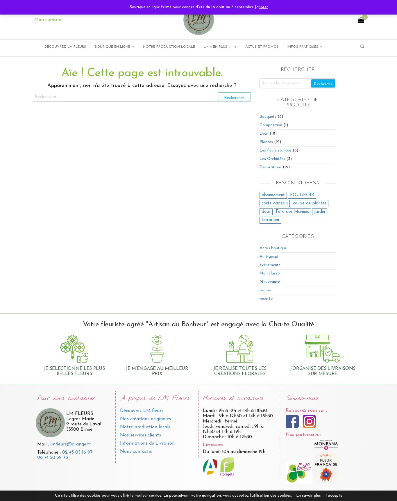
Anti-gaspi (269, 256)
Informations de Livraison (147, 443)
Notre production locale (145, 427)
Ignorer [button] (261, 7)
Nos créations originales (145, 419)
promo (265, 290)
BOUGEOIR (302, 195)
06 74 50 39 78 (52, 457)
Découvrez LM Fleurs (65, 47)
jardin (319, 212)
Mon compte (47, 19)
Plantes (266, 142)
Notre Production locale (169, 47)
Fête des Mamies (292, 212)
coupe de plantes (309, 203)
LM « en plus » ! (219, 47)
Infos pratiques (303, 47)
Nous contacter (136, 451)
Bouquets (268, 117)
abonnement (273, 195)
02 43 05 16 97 (77, 452)
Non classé (270, 273)
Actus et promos (262, 47)
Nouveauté (270, 282)
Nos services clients (140, 435)
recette (266, 299)
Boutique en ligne (113, 47)
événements (270, 265)
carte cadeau (275, 203)
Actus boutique (273, 248)
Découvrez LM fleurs (141, 411)
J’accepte (333, 495)
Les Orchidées (272, 159)
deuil (266, 212)
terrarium (270, 220)
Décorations (271, 167)
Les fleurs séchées (276, 150)
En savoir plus (308, 495)
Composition (271, 125)
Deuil (264, 133)
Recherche (323, 84)
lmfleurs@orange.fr (70, 444)
